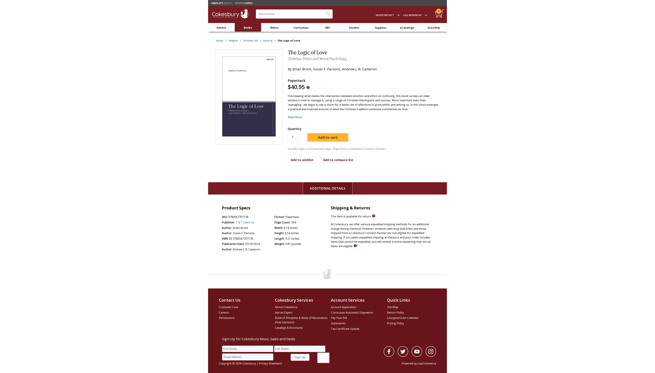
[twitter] (403, 356)
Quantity (294, 129)
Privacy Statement (270, 363)
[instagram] (431, 356)
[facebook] (389, 356)
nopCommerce (426, 363)
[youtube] (417, 356)
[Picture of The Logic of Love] (248, 142)
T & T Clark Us (245, 222)
